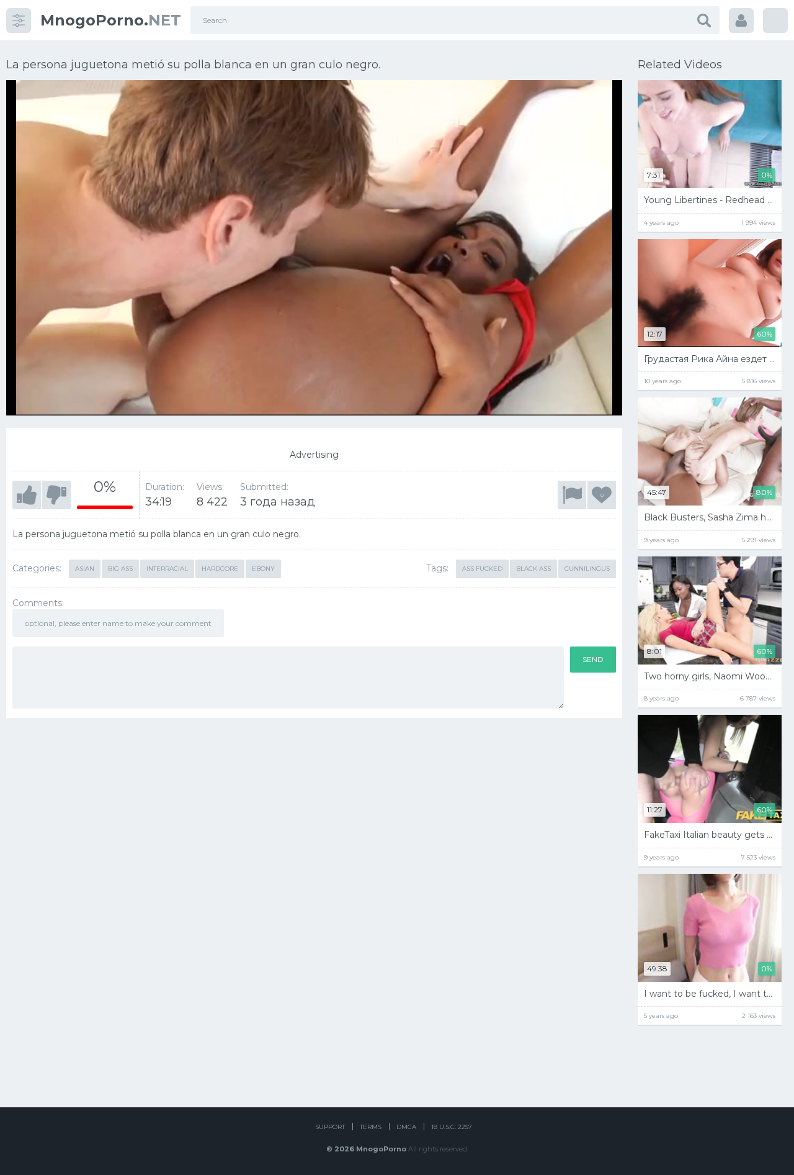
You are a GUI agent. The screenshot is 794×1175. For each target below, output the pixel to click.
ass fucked (482, 569)
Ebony (263, 569)
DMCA (406, 1127)
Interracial (167, 569)
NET (110, 20)
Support (330, 1127)
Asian (84, 569)
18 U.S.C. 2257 (451, 1127)
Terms (370, 1127)
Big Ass (120, 569)
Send (593, 659)
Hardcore (220, 569)
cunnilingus (587, 569)
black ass (533, 569)
